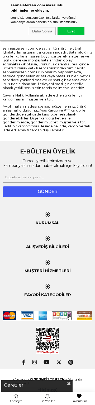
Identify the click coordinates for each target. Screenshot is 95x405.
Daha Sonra (42, 31)
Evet (71, 31)
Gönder (48, 191)
